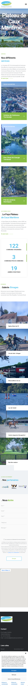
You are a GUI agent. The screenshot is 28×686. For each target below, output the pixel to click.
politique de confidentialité (13, 552)
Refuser (14, 675)
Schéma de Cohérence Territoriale (12, 116)
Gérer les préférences (14, 679)
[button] (25, 653)
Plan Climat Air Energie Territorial (12, 158)
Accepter (14, 670)
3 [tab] (9, 34)
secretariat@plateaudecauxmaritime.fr (13, 638)
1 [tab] (1, 34)
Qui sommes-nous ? (19, 649)
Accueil (2, 649)
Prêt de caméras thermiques (9, 201)
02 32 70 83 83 (6, 636)
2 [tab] (5, 34)
